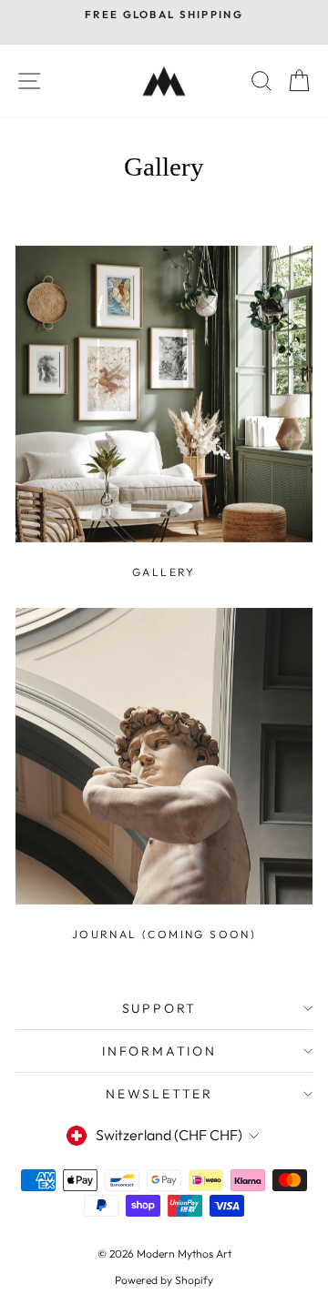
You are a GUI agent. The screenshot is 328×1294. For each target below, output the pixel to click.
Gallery (164, 572)
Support (160, 1008)
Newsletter (159, 1094)
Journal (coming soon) (164, 934)
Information (159, 1051)
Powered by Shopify (164, 1280)
